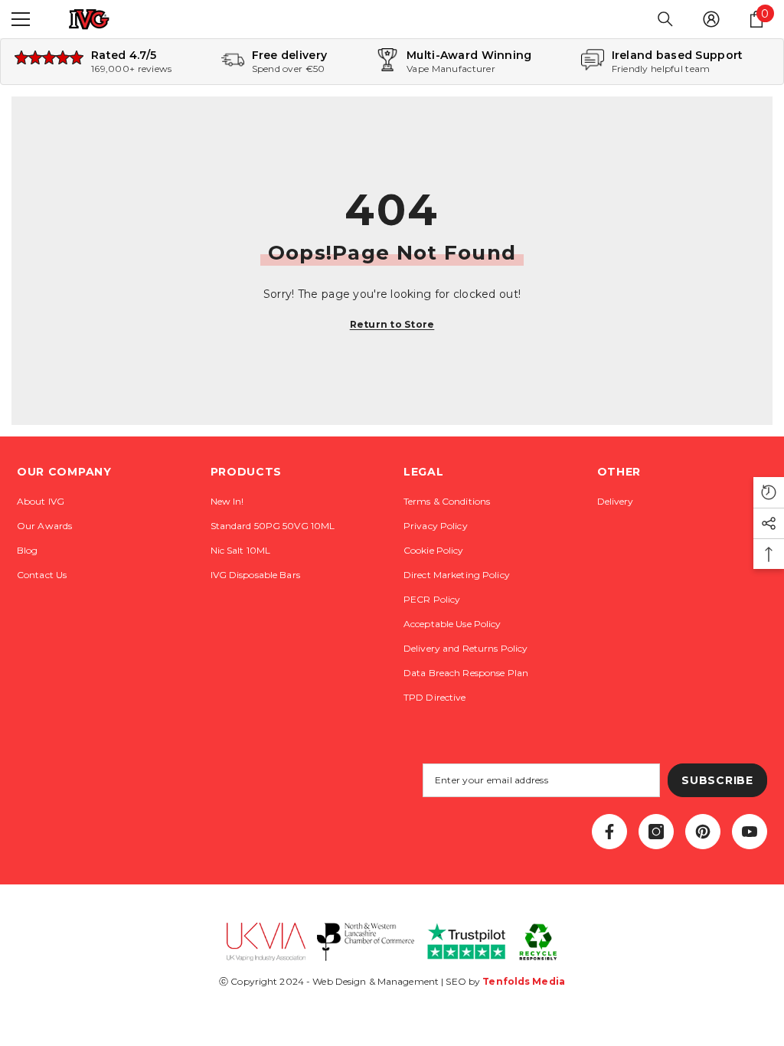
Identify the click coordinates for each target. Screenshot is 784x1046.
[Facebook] (609, 831)
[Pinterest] (702, 831)
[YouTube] (749, 831)
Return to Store (392, 324)
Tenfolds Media (523, 981)
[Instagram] (656, 831)
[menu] (20, 19)
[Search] (665, 19)
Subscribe (717, 780)
